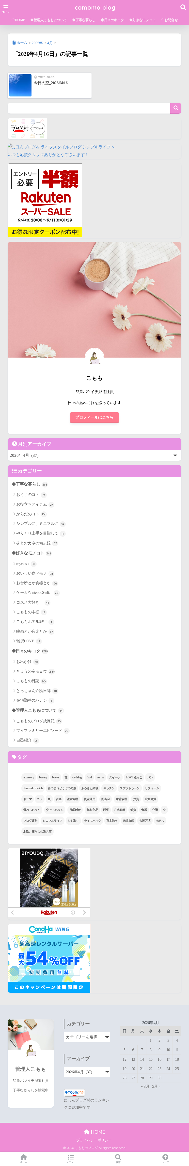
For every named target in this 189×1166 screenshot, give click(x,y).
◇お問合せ (169, 20)
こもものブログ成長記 (38, 721)
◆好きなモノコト (142, 20)
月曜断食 (75, 810)
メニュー (71, 1162)
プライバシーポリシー (94, 1140)
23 (159, 1069)
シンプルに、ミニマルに (40, 523)
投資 (136, 799)
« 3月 (145, 1086)
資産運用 (89, 799)
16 (159, 1059)
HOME (97, 1132)
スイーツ (115, 777)
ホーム (23, 1162)
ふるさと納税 (89, 788)
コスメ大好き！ (32, 602)
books (55, 777)
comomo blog (95, 7)
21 (142, 1069)
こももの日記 (31, 681)
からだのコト (31, 514)
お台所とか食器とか (36, 583)
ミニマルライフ (53, 820)
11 (177, 1050)
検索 (175, 108)
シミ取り (73, 820)
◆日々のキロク (112, 20)
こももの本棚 (30, 612)
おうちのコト (30, 494)
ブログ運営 (30, 820)
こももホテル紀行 (34, 621)
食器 (144, 810)
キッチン (109, 788)
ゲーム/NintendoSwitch (37, 592)
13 (133, 1059)
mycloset (25, 564)
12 (124, 1059)
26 (124, 1078)
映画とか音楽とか (34, 631)
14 (142, 1059)
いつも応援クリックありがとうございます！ (48, 154)
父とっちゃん (54, 810)
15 (151, 1059)
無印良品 (92, 810)
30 (159, 1078)
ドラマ (27, 799)
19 (124, 1069)
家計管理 (121, 799)
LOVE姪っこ (134, 777)
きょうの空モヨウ (35, 671)
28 (142, 1078)
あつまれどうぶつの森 (62, 788)
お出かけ (27, 662)
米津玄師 (128, 820)
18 (177, 1059)
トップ (165, 1162)
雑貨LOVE (28, 641)
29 (151, 1078)
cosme (100, 777)
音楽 (59, 799)
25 (177, 1069)
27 (133, 1078)
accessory (28, 777)
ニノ (40, 799)
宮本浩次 (112, 820)
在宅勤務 (119, 810)
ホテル (160, 820)
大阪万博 (145, 820)
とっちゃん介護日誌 (36, 691)
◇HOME (18, 20)
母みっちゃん (31, 810)
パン (150, 777)
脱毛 (106, 810)
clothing (76, 777)
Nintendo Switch (33, 788)
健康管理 (72, 799)
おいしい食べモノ (34, 573)
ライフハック (92, 820)
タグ (21, 757)
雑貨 (133, 810)
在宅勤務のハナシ (34, 700)
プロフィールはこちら (94, 417)
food (89, 777)
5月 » (156, 1086)
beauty (43, 777)
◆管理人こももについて (48, 20)
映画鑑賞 (150, 799)
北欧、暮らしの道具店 (37, 831)
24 (168, 1069)
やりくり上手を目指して (40, 533)
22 (151, 1069)
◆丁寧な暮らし (83, 20)
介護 (155, 810)
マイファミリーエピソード (42, 730)
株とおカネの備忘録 (36, 543)
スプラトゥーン (130, 788)
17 (168, 1059)
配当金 (105, 799)
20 (133, 1069)
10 (168, 1050)
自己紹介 (26, 740)
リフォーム (152, 788)
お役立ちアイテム (34, 504)
